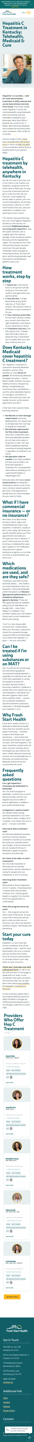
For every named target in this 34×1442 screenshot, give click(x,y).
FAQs (5, 1398)
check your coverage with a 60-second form (15, 142)
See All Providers (12, 1297)
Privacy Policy (9, 1410)
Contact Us (8, 1382)
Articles (6, 1406)
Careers (6, 1402)
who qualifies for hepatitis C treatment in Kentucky (15, 986)
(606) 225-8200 (23, 144)
